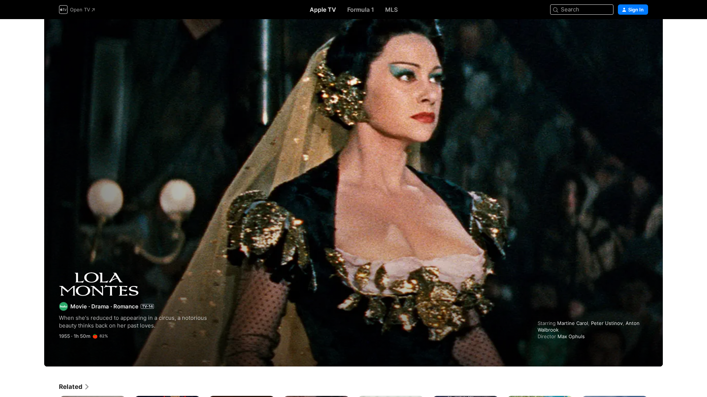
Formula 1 (360, 9)
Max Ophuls (571, 336)
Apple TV (323, 9)
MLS (391, 9)
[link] (74, 387)
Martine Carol (572, 323)
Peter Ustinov (607, 323)
